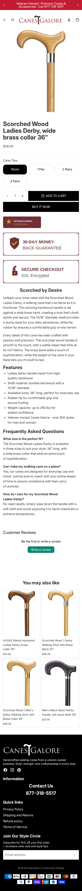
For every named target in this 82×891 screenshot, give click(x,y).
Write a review (41, 550)
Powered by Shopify (53, 868)
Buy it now (41, 207)
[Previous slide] (4, 5)
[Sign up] (74, 855)
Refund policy (13, 821)
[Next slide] (78, 5)
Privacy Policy (13, 809)
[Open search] (12, 20)
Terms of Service (15, 827)
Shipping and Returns (18, 815)
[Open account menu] (69, 20)
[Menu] (4, 19)
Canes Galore (34, 868)
